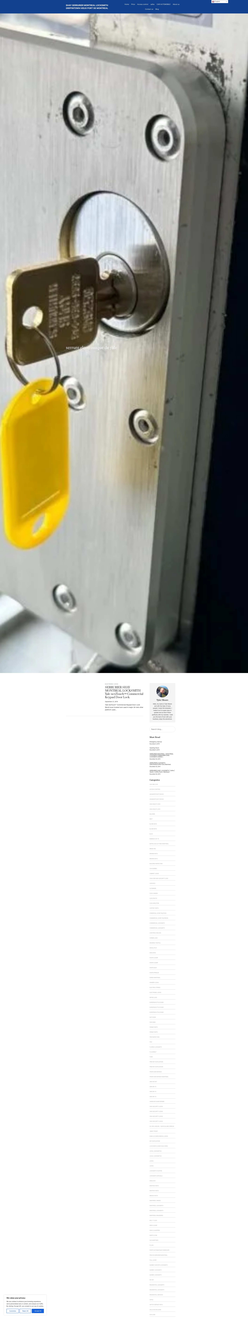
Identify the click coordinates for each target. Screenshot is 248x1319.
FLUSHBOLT (153, 1052)
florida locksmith (156, 1047)
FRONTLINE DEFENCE (156, 1071)
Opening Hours (154, 748)
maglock (152, 1181)
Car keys (152, 883)
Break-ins (153, 848)
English (217, 1)
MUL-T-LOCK (153, 1220)
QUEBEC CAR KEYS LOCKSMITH (159, 1265)
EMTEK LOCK (153, 997)
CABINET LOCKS (154, 873)
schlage (152, 1314)
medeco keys (154, 1195)
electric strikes (155, 987)
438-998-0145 (154, 784)
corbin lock (154, 938)
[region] (25, 1305)
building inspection (156, 863)
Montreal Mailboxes (156, 1215)
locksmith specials (156, 1176)
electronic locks (111, 684)
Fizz (151, 1042)
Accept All (38, 1311)
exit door (153, 1017)
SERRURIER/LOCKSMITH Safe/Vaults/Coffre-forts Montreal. (160, 763)
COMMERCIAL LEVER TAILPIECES (159, 918)
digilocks (153, 952)
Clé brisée (153, 888)
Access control (155, 789)
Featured (153, 1022)
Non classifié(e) (155, 1230)
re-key (152, 1280)
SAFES (151, 1299)
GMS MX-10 (153, 1086)
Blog (151, 834)
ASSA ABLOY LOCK (155, 804)
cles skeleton (154, 903)
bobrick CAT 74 (154, 839)
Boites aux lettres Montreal (159, 843)
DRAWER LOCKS (154, 982)
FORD (151, 1057)
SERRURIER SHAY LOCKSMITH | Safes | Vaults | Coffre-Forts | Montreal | (162, 771)
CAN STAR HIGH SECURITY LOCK (159, 878)
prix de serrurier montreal (158, 1255)
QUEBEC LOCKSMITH (156, 1270)
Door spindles (154, 972)
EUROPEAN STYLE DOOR (157, 1002)
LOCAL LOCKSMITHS (155, 1151)
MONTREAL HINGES (155, 1200)
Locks (152, 1161)
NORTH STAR (153, 1235)
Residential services (156, 1294)
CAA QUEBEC (153, 868)
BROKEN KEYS (154, 853)
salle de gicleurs (155, 1309)
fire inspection (154, 1037)
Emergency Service (156, 741)
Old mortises (154, 1240)
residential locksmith (157, 1285)
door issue (153, 967)
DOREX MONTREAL (155, 977)
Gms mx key (153, 1081)
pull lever (153, 1260)
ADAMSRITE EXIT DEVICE (157, 794)
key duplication (155, 1141)
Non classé (153, 1225)
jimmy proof (154, 1131)
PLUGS (152, 1245)
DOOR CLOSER (154, 957)
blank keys (153, 824)
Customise (12, 1311)
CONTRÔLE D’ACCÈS (155, 933)
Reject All (25, 1311)
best (151, 819)
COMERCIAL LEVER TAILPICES (158, 913)
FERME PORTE (154, 1027)
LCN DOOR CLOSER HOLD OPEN (159, 1146)
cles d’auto (153, 898)
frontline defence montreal (159, 1076)
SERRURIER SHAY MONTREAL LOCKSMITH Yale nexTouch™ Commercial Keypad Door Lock (124, 692)
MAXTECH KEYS (154, 1185)
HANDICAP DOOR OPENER (157, 1101)
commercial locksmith (157, 923)
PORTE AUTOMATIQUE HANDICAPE (159, 1250)
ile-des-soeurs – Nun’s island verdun (162, 1126)
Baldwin (152, 814)
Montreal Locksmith (156, 1205)
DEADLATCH (153, 948)
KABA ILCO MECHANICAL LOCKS (159, 1136)
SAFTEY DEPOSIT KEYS (156, 1304)
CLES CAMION (154, 893)
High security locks (156, 1106)
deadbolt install (155, 943)
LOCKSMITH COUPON (156, 1171)
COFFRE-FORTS (154, 908)
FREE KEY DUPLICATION (156, 1062)
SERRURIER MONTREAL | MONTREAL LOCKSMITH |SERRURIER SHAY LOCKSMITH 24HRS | (161, 755)
